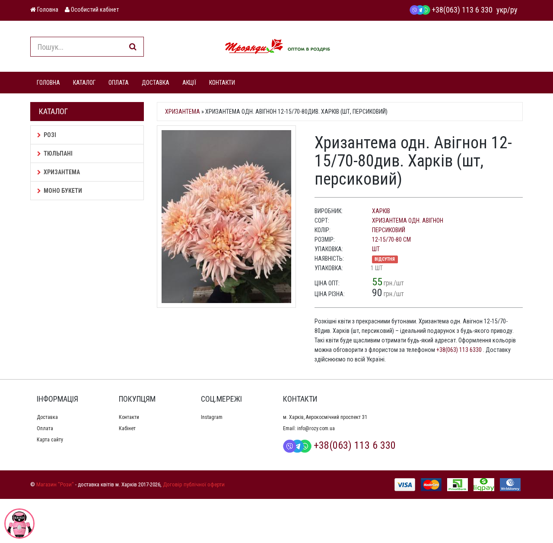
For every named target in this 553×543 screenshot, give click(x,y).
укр (501, 9)
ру (514, 9)
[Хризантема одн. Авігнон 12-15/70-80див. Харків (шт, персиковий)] (229, 216)
